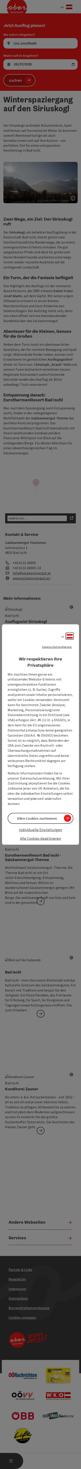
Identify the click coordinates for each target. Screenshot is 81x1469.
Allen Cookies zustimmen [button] (37, 818)
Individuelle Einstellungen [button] (40, 829)
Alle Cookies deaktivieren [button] (40, 838)
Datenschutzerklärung (57, 647)
